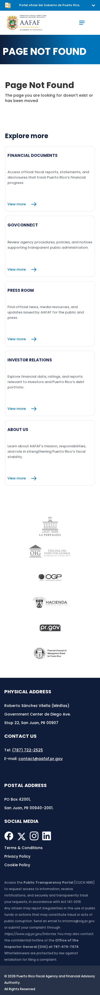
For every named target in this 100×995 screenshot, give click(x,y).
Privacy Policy (17, 856)
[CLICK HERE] (84, 882)
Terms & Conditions (23, 847)
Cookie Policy (17, 865)
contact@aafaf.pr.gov (40, 758)
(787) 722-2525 (27, 750)
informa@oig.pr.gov (78, 921)
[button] (50, 5)
